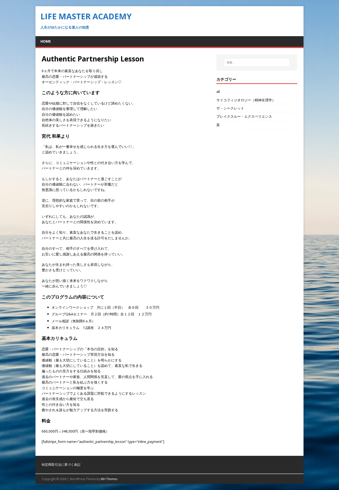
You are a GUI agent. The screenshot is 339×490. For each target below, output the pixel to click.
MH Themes (109, 479)
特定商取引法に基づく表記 (61, 464)
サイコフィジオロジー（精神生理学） (245, 100)
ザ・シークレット (230, 108)
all (218, 91)
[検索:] (256, 62)
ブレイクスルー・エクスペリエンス (244, 116)
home (45, 41)
